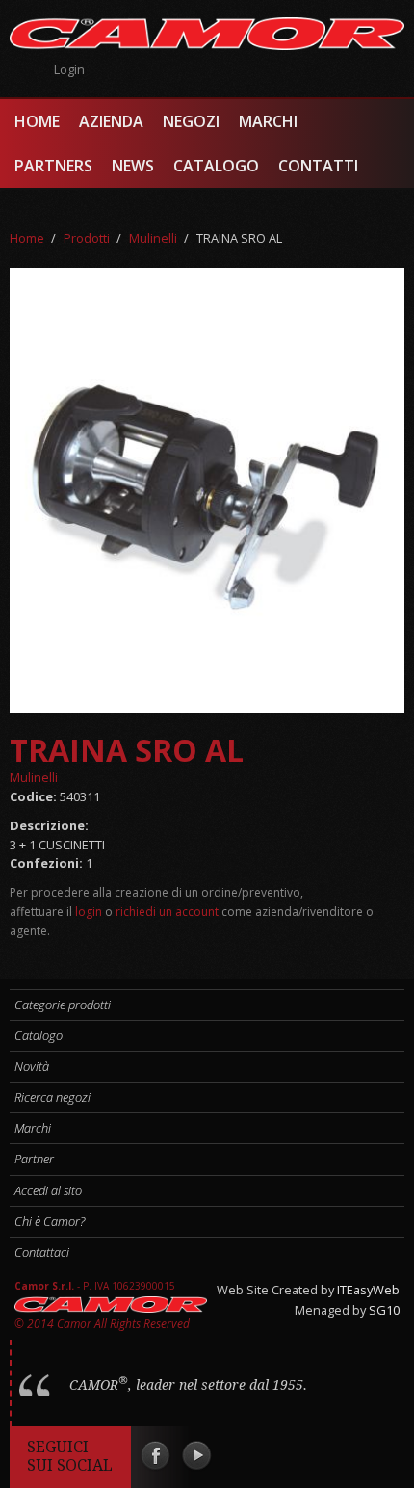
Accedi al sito (48, 1190)
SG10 (384, 1309)
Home (37, 121)
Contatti (318, 165)
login (88, 911)
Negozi (191, 121)
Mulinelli (153, 238)
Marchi (268, 121)
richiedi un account (167, 911)
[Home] (207, 33)
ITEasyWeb (368, 1289)
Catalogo (216, 165)
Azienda (111, 121)
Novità (31, 1066)
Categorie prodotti (62, 1004)
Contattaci (41, 1252)
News (133, 165)
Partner (34, 1158)
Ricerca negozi (52, 1097)
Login (69, 69)
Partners (53, 165)
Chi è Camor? (49, 1221)
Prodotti (87, 238)
